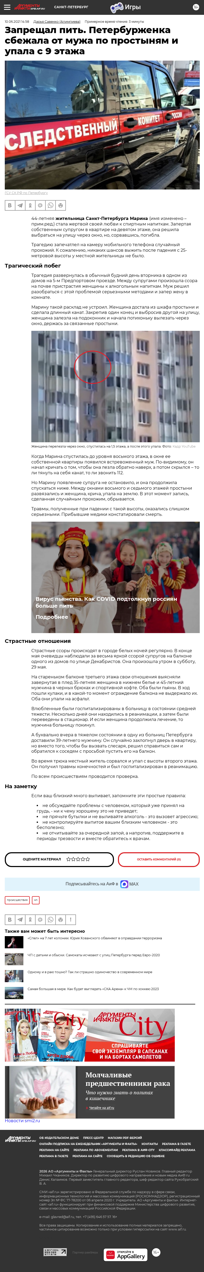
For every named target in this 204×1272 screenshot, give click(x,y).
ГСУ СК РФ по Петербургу (26, 193)
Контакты (150, 1144)
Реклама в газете (176, 1144)
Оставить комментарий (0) (159, 859)
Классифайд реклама (177, 1150)
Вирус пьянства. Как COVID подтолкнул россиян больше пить (106, 602)
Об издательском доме (59, 1138)
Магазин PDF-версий (125, 1138)
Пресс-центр (93, 1138)
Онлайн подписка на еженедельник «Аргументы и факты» (88, 1144)
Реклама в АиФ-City (138, 1150)
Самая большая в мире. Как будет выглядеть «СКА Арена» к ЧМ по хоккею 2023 (93, 989)
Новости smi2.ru (22, 1120)
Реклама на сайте (54, 1150)
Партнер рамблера (85, 1252)
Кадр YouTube (184, 446)
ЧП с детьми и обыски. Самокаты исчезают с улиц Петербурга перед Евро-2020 (94, 955)
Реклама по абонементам (96, 1150)
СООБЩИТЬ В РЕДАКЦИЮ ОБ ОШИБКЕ (136, 1156)
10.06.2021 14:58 (17, 22)
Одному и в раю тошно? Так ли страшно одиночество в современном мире (90, 972)
